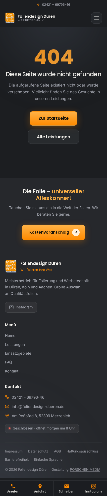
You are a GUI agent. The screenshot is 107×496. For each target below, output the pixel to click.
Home (10, 335)
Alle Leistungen (53, 137)
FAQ (8, 362)
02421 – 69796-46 (28, 397)
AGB (57, 451)
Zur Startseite (54, 118)
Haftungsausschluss (82, 451)
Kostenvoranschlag (49, 232)
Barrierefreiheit (17, 459)
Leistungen (15, 344)
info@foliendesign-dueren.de (38, 406)
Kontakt (11, 371)
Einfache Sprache (48, 459)
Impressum (14, 451)
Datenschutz (38, 451)
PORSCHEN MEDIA (85, 469)
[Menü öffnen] (96, 18)
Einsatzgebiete (18, 353)
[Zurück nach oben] (97, 471)
